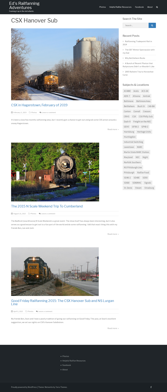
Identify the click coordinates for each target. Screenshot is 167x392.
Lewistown (129, 147)
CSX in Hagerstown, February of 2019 (39, 105)
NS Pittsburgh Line (133, 167)
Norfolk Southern (132, 162)
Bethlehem (129, 106)
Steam (138, 187)
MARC (139, 147)
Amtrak (146, 96)
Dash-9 (127, 121)
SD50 (145, 177)
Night (145, 157)
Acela (136, 91)
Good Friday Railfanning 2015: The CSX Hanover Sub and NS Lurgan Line (62, 302)
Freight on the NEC (142, 121)
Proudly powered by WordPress (24, 387)
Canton (127, 111)
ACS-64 (145, 91)
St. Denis (128, 187)
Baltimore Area (143, 101)
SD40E (137, 177)
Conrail (137, 111)
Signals (147, 182)
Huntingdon (129, 136)
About (150, 7)
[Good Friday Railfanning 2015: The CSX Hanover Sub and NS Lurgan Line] (55, 271)
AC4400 (127, 91)
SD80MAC (136, 182)
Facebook (139, 7)
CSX (134, 116)
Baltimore (128, 101)
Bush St (141, 106)
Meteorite (49, 387)
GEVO (126, 126)
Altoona (136, 96)
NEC (138, 157)
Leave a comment (49, 112)
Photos (102, 7)
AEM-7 (127, 96)
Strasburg (149, 187)
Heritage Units (144, 131)
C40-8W (151, 106)
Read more (112, 129)
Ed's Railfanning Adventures (24, 5)
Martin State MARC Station (136, 152)
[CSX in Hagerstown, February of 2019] (65, 64)
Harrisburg (129, 131)
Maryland (128, 157)
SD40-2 (127, 177)
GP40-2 (145, 126)
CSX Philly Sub (146, 116)
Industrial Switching (133, 142)
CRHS (126, 116)
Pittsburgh (129, 172)
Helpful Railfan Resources (120, 7)
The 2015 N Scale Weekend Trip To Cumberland (47, 206)
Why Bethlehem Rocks (135, 58)
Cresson (146, 111)
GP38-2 (135, 126)
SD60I (126, 182)
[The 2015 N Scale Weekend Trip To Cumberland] (55, 171)
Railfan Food (143, 172)
